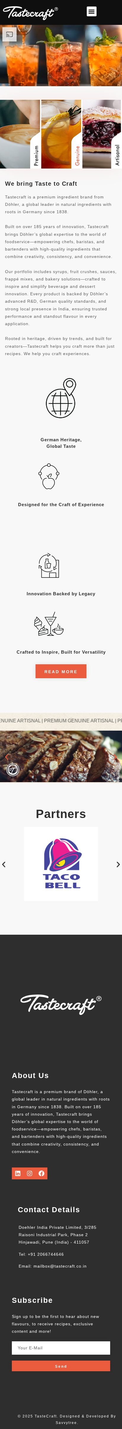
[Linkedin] (18, 1173)
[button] (92, 11)
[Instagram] (30, 1173)
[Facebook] (41, 1173)
